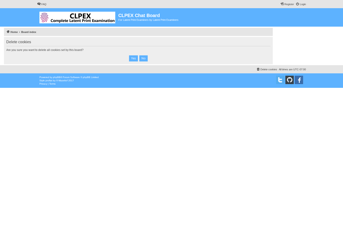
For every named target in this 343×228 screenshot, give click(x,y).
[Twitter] (280, 80)
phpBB (56, 77)
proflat (49, 80)
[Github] (289, 80)
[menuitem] (41, 4)
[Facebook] (299, 80)
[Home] (77, 16)
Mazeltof (63, 80)
